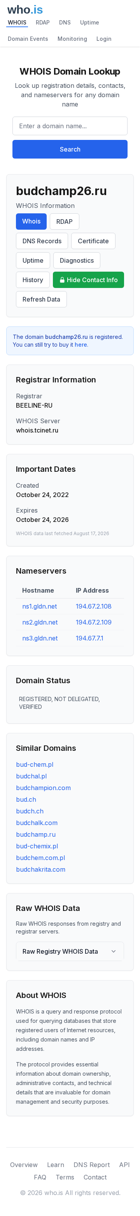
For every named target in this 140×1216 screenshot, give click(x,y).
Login (104, 38)
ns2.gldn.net (40, 622)
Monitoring (72, 38)
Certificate (93, 241)
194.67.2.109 (94, 622)
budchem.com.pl (40, 858)
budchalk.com (37, 823)
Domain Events (28, 38)
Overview (24, 1165)
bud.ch (26, 799)
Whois (31, 221)
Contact (95, 1177)
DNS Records (42, 241)
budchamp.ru (36, 834)
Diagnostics (77, 260)
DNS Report (92, 1165)
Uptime (89, 22)
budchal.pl (31, 776)
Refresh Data (41, 299)
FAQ (40, 1177)
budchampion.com (43, 788)
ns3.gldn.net (40, 638)
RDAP (43, 22)
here (81, 344)
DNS (65, 22)
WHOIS (17, 22)
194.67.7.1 (89, 638)
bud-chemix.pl (37, 846)
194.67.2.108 (94, 606)
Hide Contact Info (92, 280)
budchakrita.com (40, 869)
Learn (55, 1165)
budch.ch (30, 811)
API (124, 1165)
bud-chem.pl (34, 764)
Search (70, 149)
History (33, 280)
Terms (65, 1177)
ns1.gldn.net (39, 606)
